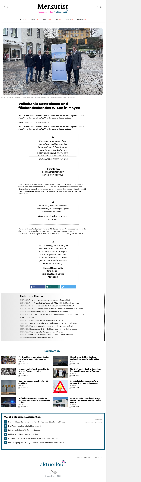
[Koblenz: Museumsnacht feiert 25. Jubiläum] (8, 387)
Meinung (81, 19)
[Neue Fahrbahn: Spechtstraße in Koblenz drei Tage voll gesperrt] (60, 386)
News (23, 19)
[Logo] (52, 8)
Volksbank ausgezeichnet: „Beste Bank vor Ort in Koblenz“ (51, 306)
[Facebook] (4, 6)
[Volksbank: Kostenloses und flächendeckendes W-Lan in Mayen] (53, 61)
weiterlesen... (23, 364)
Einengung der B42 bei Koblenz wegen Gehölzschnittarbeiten (53, 329)
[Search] (97, 6)
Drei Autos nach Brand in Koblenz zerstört (24, 426)
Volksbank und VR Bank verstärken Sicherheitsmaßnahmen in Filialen (56, 309)
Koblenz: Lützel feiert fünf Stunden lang (23, 434)
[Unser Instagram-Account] (55, 472)
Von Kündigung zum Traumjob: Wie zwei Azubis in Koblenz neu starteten (36, 442)
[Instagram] (7, 6)
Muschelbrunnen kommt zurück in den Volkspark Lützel (51, 326)
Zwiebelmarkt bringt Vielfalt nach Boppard (24, 430)
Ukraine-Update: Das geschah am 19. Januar (46, 332)
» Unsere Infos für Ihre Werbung (93, 422)
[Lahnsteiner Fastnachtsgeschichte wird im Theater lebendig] (8, 371)
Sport (34, 19)
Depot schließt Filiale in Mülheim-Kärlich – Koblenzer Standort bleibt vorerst (37, 422)
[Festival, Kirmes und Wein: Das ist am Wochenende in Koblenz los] (8, 360)
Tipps (58, 19)
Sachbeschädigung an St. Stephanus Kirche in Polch (49, 311)
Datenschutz (88, 457)
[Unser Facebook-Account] (51, 472)
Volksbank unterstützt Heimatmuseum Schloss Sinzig (50, 300)
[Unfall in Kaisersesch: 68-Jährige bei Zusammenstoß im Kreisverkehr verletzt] (8, 402)
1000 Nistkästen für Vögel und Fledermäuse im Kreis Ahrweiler (53, 323)
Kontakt (79, 457)
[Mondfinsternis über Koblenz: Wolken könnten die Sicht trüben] (60, 361)
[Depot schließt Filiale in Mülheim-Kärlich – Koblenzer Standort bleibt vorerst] (60, 402)
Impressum (99, 457)
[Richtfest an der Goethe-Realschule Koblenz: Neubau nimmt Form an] (60, 373)
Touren (69, 19)
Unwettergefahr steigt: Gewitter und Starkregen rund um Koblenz (33, 438)
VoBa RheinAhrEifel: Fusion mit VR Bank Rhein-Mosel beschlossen (54, 303)
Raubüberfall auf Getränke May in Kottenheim (47, 320)
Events (47, 19)
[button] (37, 286)
